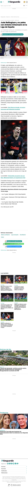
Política (2, 367)
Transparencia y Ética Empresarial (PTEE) (17, 481)
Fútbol (2, 284)
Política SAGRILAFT (5, 481)
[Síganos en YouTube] (14, 463)
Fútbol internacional (15, 16)
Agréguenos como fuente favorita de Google (13, 34)
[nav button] (1, 2)
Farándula (2, 430)
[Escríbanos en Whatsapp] (17, 463)
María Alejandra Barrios (12, 62)
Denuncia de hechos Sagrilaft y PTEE (14, 482)
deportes (8, 16)
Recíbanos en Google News (14, 246)
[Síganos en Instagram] (12, 463)
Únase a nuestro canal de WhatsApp (14, 243)
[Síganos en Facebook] (8, 463)
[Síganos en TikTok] (15, 463)
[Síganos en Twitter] (10, 463)
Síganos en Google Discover (14, 241)
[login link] (27, 2)
